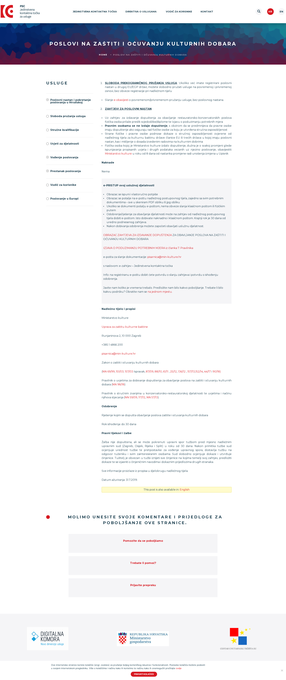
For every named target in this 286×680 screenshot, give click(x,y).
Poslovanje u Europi (64, 198)
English (281, 11)
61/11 (165, 371)
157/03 (129, 371)
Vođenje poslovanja (64, 157)
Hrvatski (270, 11)
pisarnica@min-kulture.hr (164, 257)
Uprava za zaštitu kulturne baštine (125, 326)
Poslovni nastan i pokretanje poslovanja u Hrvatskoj (70, 101)
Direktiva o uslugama (141, 11)
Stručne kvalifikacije (64, 130)
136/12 (182, 371)
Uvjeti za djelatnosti (64, 143)
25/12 (173, 371)
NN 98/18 (118, 384)
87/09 (149, 371)
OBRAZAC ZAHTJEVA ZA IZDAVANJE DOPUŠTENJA (137, 235)
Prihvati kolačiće (144, 674)
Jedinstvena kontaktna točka (95, 11)
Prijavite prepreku (143, 585)
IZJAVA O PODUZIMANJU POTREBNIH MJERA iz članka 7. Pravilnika (148, 248)
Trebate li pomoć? (143, 563)
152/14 (199, 371)
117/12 (141, 397)
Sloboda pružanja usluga (68, 116)
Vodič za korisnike (179, 11)
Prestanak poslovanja (65, 171)
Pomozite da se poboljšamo (143, 540)
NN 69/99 (108, 371)
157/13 (191, 371)
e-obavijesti (121, 100)
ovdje (179, 668)
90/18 (216, 371)
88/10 (158, 371)
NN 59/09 (131, 397)
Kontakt (207, 11)
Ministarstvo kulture (118, 153)
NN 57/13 (152, 397)
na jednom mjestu (160, 291)
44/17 (207, 371)
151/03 (120, 371)
